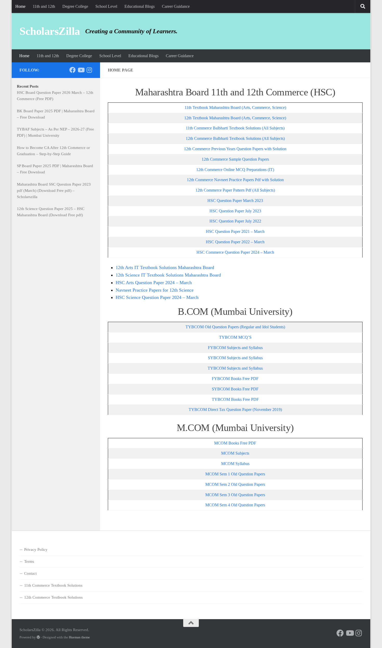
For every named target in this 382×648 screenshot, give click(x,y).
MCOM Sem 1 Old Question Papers (235, 474)
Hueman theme (79, 637)
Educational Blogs (139, 6)
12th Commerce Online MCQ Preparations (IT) (235, 169)
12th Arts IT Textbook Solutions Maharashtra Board (165, 267)
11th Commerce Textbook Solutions (53, 585)
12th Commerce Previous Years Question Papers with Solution (235, 149)
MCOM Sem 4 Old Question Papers (235, 505)
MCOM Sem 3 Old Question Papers (235, 495)
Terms (29, 561)
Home (20, 6)
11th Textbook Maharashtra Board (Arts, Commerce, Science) (235, 107)
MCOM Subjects (235, 453)
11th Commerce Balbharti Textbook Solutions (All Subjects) (235, 128)
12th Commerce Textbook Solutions (53, 597)
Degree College (75, 6)
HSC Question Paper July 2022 (235, 221)
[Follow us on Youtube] (81, 70)
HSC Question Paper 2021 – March (235, 231)
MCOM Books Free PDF (235, 443)
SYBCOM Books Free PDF (235, 389)
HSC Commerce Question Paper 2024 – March (235, 252)
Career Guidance (176, 6)
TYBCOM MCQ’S (235, 337)
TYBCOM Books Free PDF (235, 399)
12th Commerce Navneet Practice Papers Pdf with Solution (235, 180)
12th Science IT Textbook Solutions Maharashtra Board (168, 275)
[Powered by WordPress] (38, 637)
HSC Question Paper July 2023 (235, 211)
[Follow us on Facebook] (72, 70)
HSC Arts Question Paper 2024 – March (154, 282)
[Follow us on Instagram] (89, 70)
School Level (106, 6)
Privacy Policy (36, 549)
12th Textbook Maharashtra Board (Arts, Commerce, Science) (235, 118)
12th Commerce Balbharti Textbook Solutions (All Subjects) (235, 138)
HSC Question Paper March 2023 (235, 200)
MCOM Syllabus (235, 463)
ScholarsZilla (49, 31)
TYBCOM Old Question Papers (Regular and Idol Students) (235, 327)
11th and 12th (44, 6)
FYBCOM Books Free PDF (235, 378)
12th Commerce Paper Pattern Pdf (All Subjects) (235, 190)
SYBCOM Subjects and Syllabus (235, 358)
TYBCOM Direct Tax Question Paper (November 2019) (235, 409)
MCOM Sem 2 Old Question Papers (235, 484)
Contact (30, 573)
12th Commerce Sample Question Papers (235, 159)
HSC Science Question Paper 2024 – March (157, 297)
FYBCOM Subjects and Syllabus (235, 347)
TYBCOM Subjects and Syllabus (235, 368)
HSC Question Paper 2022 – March (235, 242)
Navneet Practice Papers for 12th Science (155, 290)
